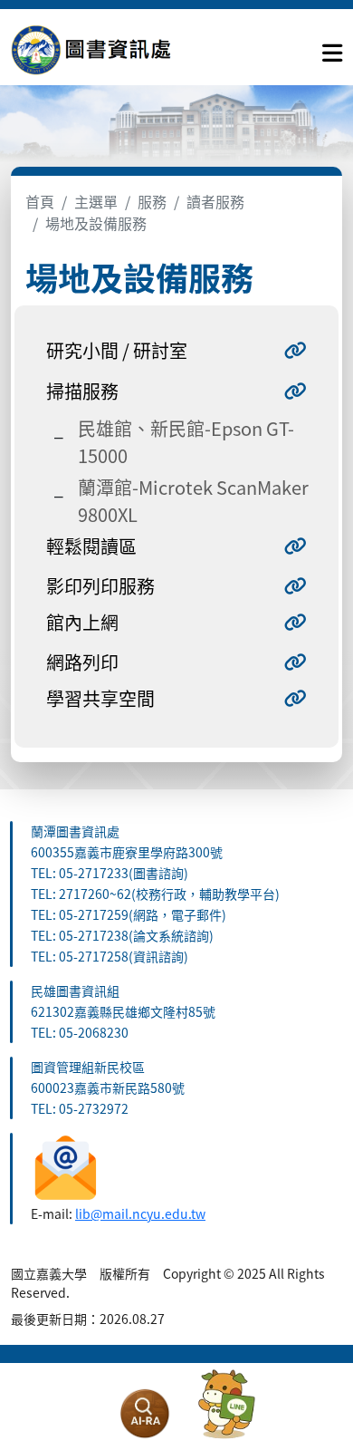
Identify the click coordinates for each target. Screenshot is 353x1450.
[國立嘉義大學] (108, 49)
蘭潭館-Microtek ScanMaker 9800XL (193, 500)
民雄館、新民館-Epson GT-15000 (186, 442)
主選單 (96, 201)
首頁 (39, 201)
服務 (152, 201)
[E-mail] (65, 1165)
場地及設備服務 (96, 223)
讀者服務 (215, 201)
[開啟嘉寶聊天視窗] (226, 1404)
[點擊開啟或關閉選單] (332, 49)
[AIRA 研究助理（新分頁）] (145, 1414)
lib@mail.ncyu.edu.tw (140, 1213)
